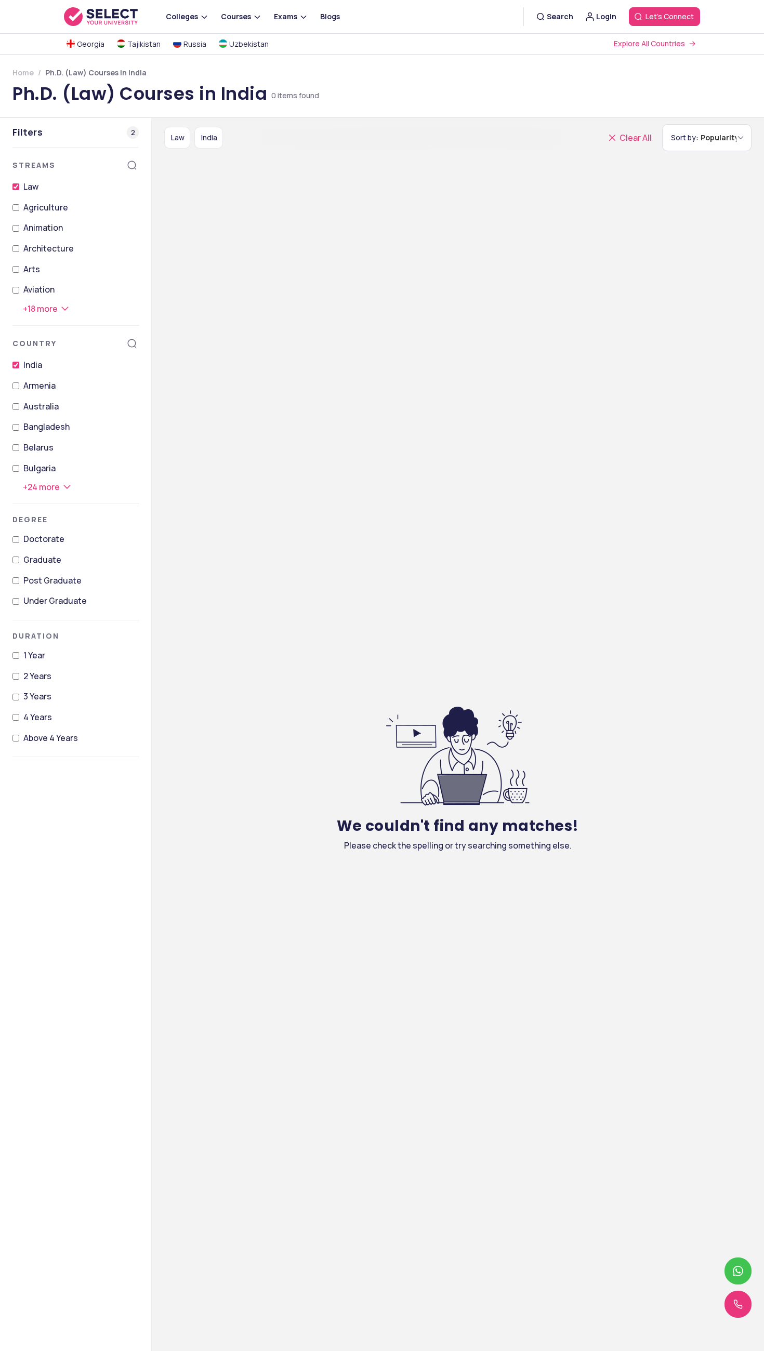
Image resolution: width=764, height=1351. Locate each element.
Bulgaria (39, 468)
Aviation (39, 289)
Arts (31, 269)
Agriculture (45, 207)
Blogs (330, 16)
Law (30, 186)
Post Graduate (52, 580)
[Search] (132, 165)
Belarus (38, 447)
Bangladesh (46, 426)
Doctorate (43, 539)
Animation (43, 227)
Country (34, 343)
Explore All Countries (649, 43)
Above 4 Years (50, 738)
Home (23, 72)
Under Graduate (55, 600)
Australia (41, 406)
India (32, 364)
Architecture (48, 248)
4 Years (37, 717)
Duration (35, 636)
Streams (34, 165)
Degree (30, 519)
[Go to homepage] (112, 16)
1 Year (34, 655)
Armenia (39, 385)
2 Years (37, 676)
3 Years (37, 696)
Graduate (42, 559)
